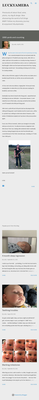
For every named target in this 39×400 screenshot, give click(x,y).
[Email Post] (3, 186)
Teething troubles (10, 310)
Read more (34, 275)
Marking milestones (11, 365)
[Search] (31, 3)
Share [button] (33, 186)
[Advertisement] (19, 206)
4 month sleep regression (13, 256)
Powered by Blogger (20, 395)
